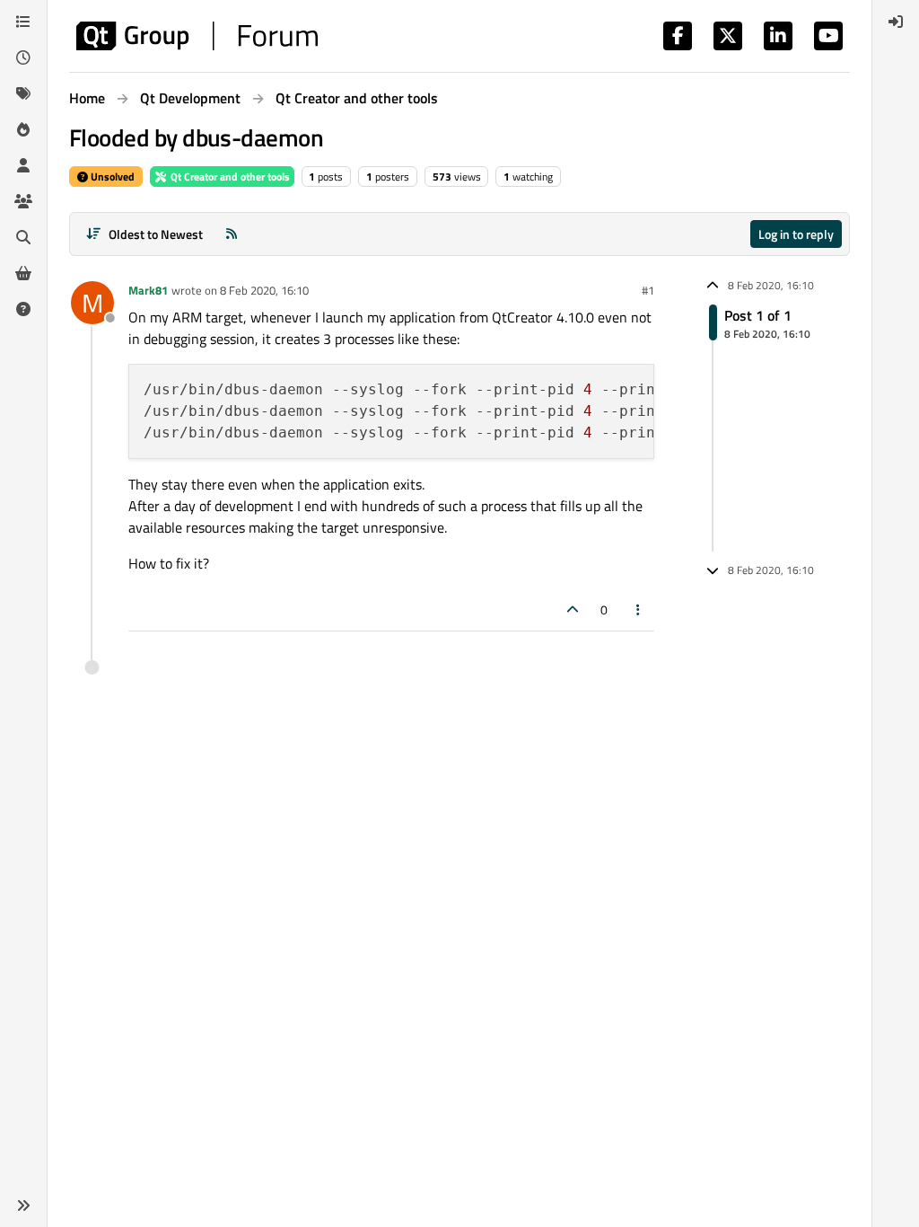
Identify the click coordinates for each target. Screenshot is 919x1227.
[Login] (896, 21)
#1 (648, 290)
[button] (23, 1205)
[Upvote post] (572, 609)
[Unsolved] (23, 309)
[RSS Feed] (231, 234)
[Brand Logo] (197, 36)
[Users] (23, 165)
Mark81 (148, 290)
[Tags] (23, 93)
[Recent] (23, 57)
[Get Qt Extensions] (23, 273)
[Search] (23, 237)
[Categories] (23, 21)
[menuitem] (896, 21)
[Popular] (23, 129)
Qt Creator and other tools (229, 176)
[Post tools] (639, 609)
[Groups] (23, 201)
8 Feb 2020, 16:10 (264, 290)
